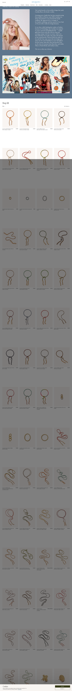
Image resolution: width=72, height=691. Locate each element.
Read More (19, 689)
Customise (62, 688)
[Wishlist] (67, 1)
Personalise (40, 4)
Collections (27, 4)
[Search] (64, 1)
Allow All (62, 686)
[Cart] (69, 1)
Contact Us (4, 2)
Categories (22, 4)
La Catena (46, 4)
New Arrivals (32, 4)
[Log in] (66, 1)
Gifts (36, 4)
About (50, 4)
